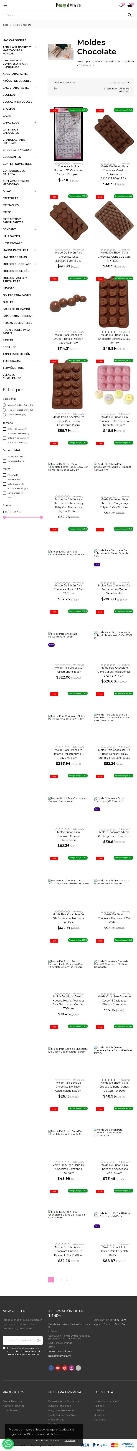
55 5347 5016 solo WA (60, 1351)
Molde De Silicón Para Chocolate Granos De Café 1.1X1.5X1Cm (114, 256)
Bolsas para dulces (17, 101)
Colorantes (12, 157)
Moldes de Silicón (16, 271)
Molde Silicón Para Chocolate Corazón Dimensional (68, 836)
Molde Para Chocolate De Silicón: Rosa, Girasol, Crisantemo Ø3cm (68, 421)
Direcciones (101, 1415)
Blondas (9, 94)
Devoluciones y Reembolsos (64, 1401)
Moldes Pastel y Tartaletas (15, 279)
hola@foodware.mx (59, 1355)
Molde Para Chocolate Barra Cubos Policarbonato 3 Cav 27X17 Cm (114, 671)
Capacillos (11, 122)
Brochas (9, 108)
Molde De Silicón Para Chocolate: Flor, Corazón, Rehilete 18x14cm (114, 421)
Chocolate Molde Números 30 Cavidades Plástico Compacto (68, 170)
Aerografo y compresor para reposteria (15, 64)
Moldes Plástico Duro (20, 405)
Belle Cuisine (15, 484)
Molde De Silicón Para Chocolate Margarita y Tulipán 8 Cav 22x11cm (114, 503)
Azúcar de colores (17, 80)
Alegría (13, 475)
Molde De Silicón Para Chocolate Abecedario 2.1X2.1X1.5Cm (114, 1169)
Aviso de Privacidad (59, 1405)
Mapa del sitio (56, 1419)
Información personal (106, 1401)
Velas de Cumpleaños (12, 376)
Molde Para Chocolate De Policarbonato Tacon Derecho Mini (114, 589)
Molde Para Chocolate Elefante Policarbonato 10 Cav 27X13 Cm (68, 754)
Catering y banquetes (11, 131)
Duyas (7, 191)
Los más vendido (12, 1410)
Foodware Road (17, 488)
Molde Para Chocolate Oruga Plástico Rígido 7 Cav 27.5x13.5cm (68, 339)
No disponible (16, 461)
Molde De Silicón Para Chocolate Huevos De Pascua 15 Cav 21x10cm (68, 1251)
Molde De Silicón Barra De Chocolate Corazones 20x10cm (68, 1169)
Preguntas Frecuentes (61, 1410)
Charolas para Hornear (14, 141)
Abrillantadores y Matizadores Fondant (17, 50)
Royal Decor (15, 492)
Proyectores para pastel (16, 331)
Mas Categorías (14, 40)
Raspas (8, 340)
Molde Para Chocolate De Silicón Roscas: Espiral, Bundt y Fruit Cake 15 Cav (114, 754)
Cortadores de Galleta (14, 172)
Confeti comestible (17, 163)
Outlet (8, 302)
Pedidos (99, 1405)
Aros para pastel (15, 74)
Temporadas (12, 361)
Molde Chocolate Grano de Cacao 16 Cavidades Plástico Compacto (114, 1000)
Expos (7, 212)
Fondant (9, 229)
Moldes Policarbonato (20, 409)
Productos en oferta (14, 1401)
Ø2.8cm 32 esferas (18, 437)
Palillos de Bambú (16, 309)
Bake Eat (14, 479)
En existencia (16, 456)
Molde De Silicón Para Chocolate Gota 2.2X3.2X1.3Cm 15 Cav (68, 256)
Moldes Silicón (16, 414)
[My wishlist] (121, 5)
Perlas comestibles (17, 323)
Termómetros (13, 368)
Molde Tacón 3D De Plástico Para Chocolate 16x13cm (114, 1251)
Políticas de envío (48, 1440)
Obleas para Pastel (17, 295)
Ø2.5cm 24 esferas (18, 433)
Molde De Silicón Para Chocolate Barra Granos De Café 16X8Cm (114, 1086)
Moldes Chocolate (17, 264)
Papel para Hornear (17, 316)
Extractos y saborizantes (13, 220)
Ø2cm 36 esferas (17, 429)
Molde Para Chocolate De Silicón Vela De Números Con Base (68, 918)
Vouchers (99, 1419)
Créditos (99, 1410)
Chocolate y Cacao (17, 150)
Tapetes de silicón (16, 354)
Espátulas (10, 198)
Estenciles (11, 205)
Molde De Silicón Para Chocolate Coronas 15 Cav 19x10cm (114, 339)
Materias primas (15, 257)
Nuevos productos (13, 1405)
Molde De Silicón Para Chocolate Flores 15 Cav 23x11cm (68, 589)
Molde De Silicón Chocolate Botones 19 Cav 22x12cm (114, 918)
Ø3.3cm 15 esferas (17, 442)
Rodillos (9, 347)
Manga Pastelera (15, 250)
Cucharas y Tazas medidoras (16, 182)
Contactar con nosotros (62, 1415)
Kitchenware (12, 243)
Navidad (8, 288)
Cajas (7, 115)
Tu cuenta (103, 1392)
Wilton (12, 497)
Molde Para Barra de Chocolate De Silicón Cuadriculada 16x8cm (68, 1086)
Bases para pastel (16, 87)
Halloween (11, 236)
